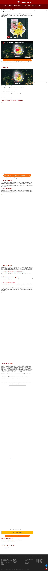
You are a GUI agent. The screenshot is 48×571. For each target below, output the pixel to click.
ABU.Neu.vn (11, 569)
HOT (8, 9)
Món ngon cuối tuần (39, 560)
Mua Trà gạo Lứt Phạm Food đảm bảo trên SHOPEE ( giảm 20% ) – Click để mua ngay (17, 60)
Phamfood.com (5, 541)
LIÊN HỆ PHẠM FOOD (4, 564)
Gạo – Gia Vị (26, 563)
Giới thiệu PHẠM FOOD (4, 559)
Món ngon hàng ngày (39, 559)
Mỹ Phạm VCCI (15, 569)
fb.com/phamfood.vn (11, 541)
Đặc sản (2, 9)
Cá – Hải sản (27, 562)
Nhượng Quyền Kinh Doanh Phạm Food (6, 561)
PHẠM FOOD (3, 569)
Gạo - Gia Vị (6, 9)
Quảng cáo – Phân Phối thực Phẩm (5, 563)
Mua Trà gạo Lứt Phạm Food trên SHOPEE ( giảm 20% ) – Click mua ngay (17, 535)
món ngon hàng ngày (11, 540)
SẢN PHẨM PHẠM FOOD (13, 9)
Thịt (25, 561)
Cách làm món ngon (39, 562)
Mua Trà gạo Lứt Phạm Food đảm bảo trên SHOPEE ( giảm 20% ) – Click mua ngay (17, 175)
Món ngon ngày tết (39, 561)
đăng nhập (6, 547)
